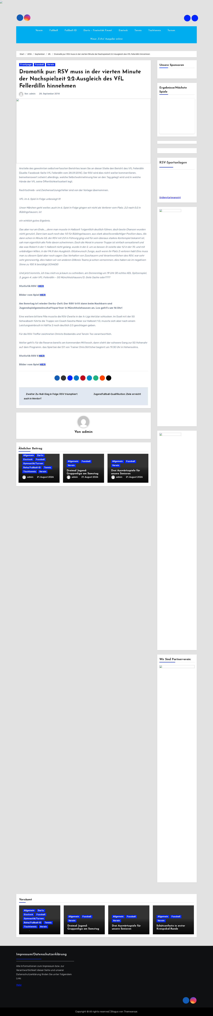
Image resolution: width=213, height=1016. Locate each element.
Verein (40, 30)
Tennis (138, 30)
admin (32, 94)
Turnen (172, 30)
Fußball (54, 30)
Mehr (19, 985)
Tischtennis (155, 30)
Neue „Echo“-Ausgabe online (106, 39)
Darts (40, 455)
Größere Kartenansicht (170, 197)
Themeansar (130, 1011)
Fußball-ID (71, 30)
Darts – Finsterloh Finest (98, 30)
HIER (41, 286)
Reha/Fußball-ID (32, 467)
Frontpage (26, 64)
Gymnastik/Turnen (33, 463)
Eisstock (124, 30)
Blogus (115, 1011)
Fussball (39, 64)
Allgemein (28, 455)
